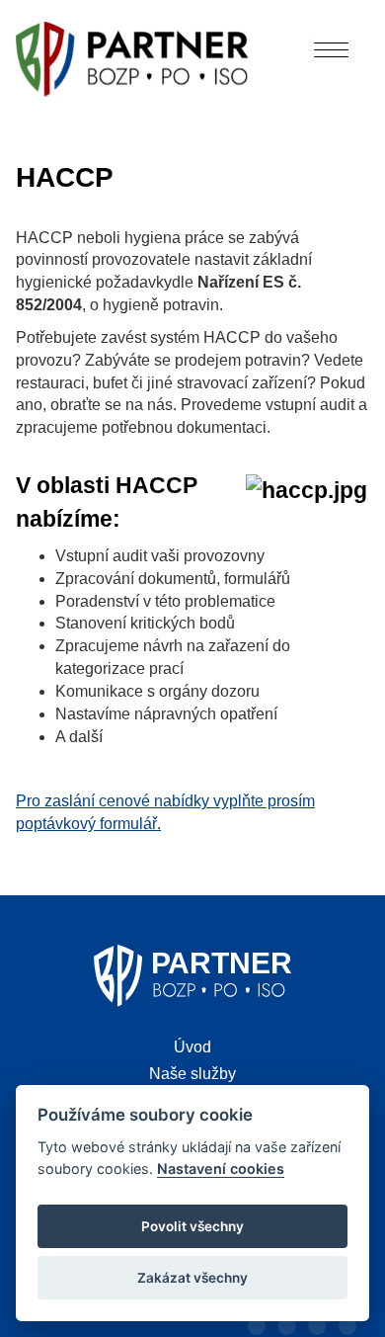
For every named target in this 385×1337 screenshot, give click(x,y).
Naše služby (192, 1073)
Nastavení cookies (220, 1168)
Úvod (192, 1047)
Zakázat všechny (192, 1278)
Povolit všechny (192, 1226)
